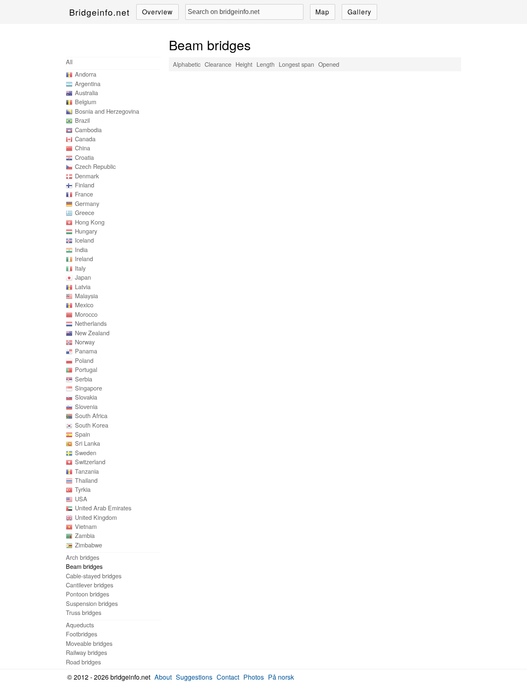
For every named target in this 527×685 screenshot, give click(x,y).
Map (322, 11)
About (163, 677)
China (82, 147)
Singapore (88, 387)
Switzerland (90, 461)
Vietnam (86, 526)
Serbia (83, 378)
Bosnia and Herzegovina (107, 111)
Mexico (84, 304)
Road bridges (83, 661)
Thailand (86, 480)
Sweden (85, 452)
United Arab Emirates (103, 507)
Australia (86, 92)
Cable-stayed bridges (93, 575)
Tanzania (87, 471)
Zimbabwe (88, 544)
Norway (85, 341)
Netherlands (91, 323)
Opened (328, 64)
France (84, 193)
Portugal (86, 369)
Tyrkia (83, 489)
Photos (253, 677)
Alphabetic (187, 64)
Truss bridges (83, 612)
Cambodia (88, 129)
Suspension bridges (92, 603)
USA (81, 498)
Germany (87, 203)
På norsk (281, 677)
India (81, 249)
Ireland (84, 258)
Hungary (86, 231)
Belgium (85, 101)
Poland (84, 360)
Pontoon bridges (87, 593)
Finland (84, 184)
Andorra (85, 74)
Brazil (82, 120)
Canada (85, 138)
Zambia (85, 535)
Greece (84, 212)
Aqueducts (80, 624)
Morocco (86, 314)
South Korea (91, 425)
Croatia (84, 157)
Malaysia (86, 295)
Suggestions (194, 677)
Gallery (359, 11)
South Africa (91, 415)
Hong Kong (90, 221)
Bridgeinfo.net (99, 12)
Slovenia (86, 406)
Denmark (87, 175)
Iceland (84, 240)
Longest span (296, 64)
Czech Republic (95, 166)
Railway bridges (86, 652)
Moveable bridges (89, 643)
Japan (83, 277)
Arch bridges (82, 557)
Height (244, 64)
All (69, 61)
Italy (80, 268)
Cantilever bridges (89, 584)
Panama (86, 350)
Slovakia (86, 397)
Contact (228, 677)
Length (266, 64)
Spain (82, 434)
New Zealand (92, 332)
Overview (157, 11)
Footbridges (81, 633)
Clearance (218, 64)
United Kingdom (96, 517)
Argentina (87, 83)
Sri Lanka (87, 443)
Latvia (83, 286)
